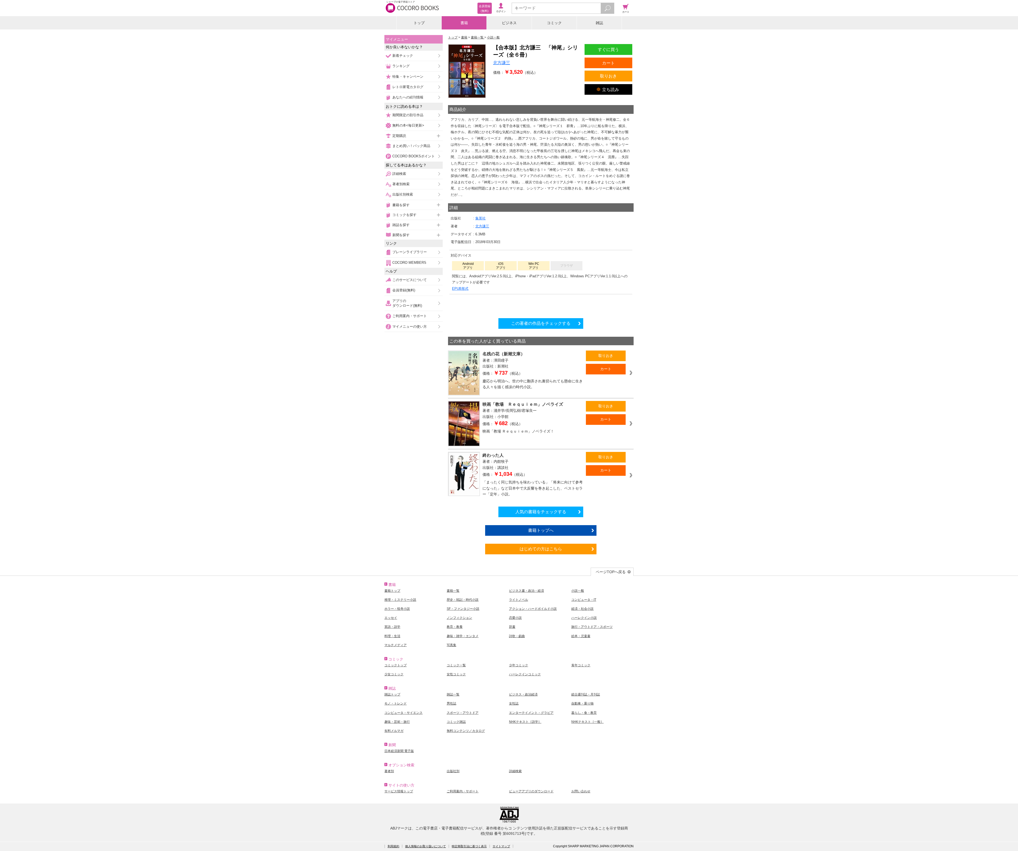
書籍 (464, 23)
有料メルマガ (393, 731)
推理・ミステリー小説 (400, 600)
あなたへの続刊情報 (407, 97)
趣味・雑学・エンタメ (463, 636)
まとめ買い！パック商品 (411, 146)
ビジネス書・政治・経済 (526, 591)
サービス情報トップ (398, 791)
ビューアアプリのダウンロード (531, 791)
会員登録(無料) (403, 290)
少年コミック (518, 665)
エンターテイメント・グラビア (531, 713)
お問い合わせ (580, 791)
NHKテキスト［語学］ (525, 722)
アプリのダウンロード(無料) (407, 303)
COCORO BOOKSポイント (413, 156)
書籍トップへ (541, 530)
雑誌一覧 (453, 694)
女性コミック (456, 674)
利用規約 (393, 846)
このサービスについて (409, 280)
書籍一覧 (453, 591)
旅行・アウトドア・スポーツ (592, 627)
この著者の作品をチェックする (541, 323)
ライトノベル (518, 600)
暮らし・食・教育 (584, 713)
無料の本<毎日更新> (408, 125)
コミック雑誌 (456, 722)
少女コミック (393, 674)
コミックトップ (395, 665)
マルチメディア (395, 645)
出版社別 (453, 771)
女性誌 (514, 703)
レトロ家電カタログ (407, 87)
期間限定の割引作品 (407, 115)
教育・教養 (455, 627)
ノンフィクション (459, 618)
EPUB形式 (460, 289)
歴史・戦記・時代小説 (463, 600)
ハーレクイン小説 (584, 618)
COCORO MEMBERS (409, 263)
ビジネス (509, 23)
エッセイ (390, 618)
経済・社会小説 (582, 609)
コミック (554, 23)
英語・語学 (392, 627)
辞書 (512, 627)
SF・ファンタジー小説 (463, 609)
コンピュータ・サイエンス (403, 713)
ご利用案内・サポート (409, 316)
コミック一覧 (456, 665)
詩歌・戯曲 (517, 636)
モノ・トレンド (395, 703)
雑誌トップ (392, 694)
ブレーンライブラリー (409, 252)
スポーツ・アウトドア (463, 713)
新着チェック (402, 56)
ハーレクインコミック (525, 674)
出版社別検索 (402, 194)
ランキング (401, 66)
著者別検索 (401, 184)
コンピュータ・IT (583, 600)
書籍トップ (392, 591)
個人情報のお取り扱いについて (425, 846)
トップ (419, 23)
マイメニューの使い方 (409, 327)
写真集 (451, 645)
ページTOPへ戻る (611, 572)
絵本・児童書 (580, 636)
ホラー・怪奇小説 (397, 609)
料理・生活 (392, 636)
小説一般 (577, 591)
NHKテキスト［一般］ (587, 722)
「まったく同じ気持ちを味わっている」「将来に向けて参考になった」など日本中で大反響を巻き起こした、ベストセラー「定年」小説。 (532, 488)
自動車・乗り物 (582, 703)
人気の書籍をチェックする (540, 511)
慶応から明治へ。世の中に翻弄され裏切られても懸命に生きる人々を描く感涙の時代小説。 (532, 384)
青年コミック (580, 665)
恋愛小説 (515, 618)
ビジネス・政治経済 (523, 694)
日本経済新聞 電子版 (399, 751)
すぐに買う (608, 49)
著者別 (389, 771)
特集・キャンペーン (407, 77)
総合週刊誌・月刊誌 (585, 694)
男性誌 (451, 703)
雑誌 (599, 23)
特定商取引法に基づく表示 (469, 846)
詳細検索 (399, 174)
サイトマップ (501, 846)
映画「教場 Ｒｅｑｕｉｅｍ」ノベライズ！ (518, 431)
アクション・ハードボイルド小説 (533, 609)
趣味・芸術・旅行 (397, 722)
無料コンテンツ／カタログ (466, 731)
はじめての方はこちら (541, 548)
